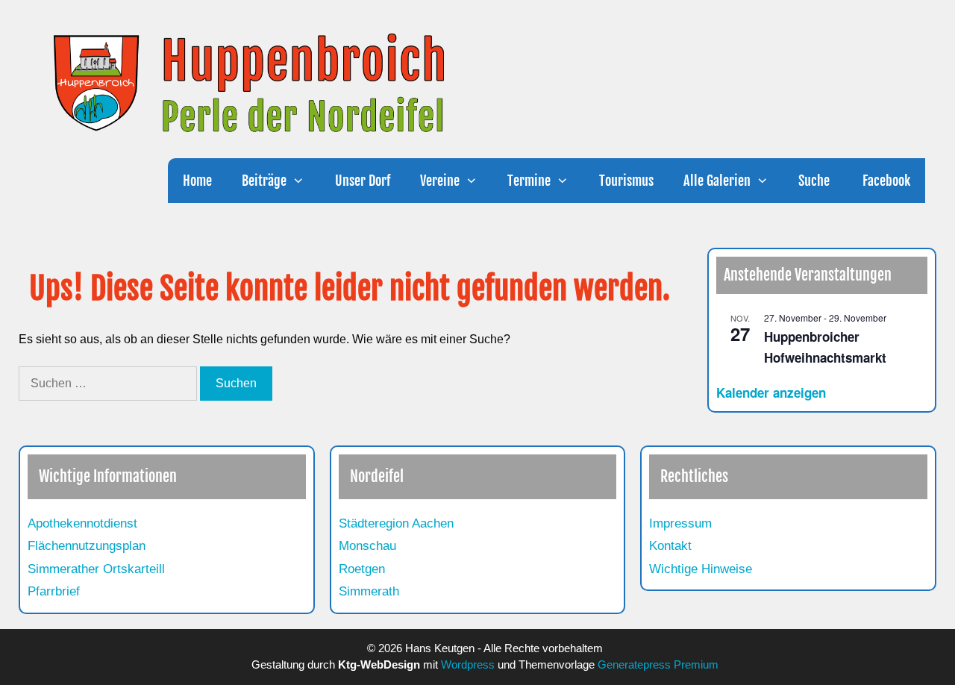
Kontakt (670, 546)
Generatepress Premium (658, 664)
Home (197, 180)
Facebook (885, 180)
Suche (814, 180)
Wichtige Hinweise (700, 569)
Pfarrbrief (54, 591)
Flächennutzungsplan (86, 546)
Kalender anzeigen (771, 392)
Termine (529, 180)
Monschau (367, 546)
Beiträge (264, 180)
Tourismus (626, 180)
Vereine (440, 180)
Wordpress (468, 664)
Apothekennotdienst (82, 523)
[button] (302, 180)
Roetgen (362, 569)
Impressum (680, 523)
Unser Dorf (362, 180)
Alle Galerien (717, 180)
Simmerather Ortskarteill (96, 569)
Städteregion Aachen (396, 523)
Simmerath (369, 591)
